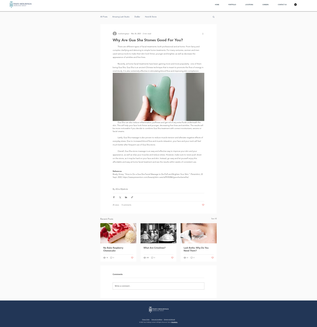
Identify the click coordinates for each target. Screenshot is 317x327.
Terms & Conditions (156, 319)
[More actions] (202, 33)
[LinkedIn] (295, 4)
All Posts (103, 17)
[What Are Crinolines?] (159, 233)
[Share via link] (132, 197)
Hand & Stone (151, 17)
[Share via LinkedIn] (126, 197)
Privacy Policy (146, 319)
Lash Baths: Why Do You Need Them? (196, 249)
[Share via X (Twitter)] (120, 197)
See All (214, 218)
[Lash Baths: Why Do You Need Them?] (199, 233)
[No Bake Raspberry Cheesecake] (118, 233)
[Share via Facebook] (114, 197)
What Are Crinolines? (154, 247)
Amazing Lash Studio (121, 17)
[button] (213, 17)
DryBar (137, 17)
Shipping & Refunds (169, 319)
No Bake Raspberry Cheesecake (113, 249)
